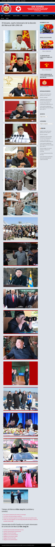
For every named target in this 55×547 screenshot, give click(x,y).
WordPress (30, 545)
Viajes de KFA (23, 0)
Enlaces (2, 18)
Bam (33, 545)
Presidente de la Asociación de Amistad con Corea (13, 529)
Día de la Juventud (43, 97)
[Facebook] (52, 1)
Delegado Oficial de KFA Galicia (9, 538)
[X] (53, 1)
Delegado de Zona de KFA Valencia (10, 539)
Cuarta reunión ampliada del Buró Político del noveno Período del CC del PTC (46, 108)
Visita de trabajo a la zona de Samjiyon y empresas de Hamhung (46, 150)
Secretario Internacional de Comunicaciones (12, 531)
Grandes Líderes (16, 15)
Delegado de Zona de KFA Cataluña (10, 536)
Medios (38, 15)
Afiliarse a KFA (17, 0)
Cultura (32, 15)
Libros (7, 18)
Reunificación (25, 15)
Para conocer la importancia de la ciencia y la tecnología (14, 514)
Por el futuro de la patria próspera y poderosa (12, 516)
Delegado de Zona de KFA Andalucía (10, 534)
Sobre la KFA (4, 0)
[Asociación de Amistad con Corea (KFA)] (27, 8)
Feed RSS (43, 128)
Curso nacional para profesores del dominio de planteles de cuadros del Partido (46, 158)
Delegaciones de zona (10, 0)
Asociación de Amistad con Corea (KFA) (15, 545)
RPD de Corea (7, 15)
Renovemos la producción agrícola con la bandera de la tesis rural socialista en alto (20, 518)
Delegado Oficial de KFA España (9, 533)
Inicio (2, 15)
